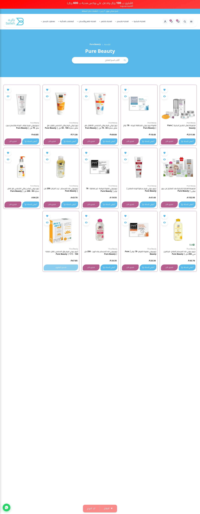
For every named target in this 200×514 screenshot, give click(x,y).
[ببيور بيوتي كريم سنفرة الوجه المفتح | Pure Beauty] (139, 166)
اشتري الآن (169, 141)
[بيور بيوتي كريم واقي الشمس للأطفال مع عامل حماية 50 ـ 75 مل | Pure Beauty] (100, 103)
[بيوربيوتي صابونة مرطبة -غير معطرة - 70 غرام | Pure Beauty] (100, 166)
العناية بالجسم (123, 21)
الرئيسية (107, 44)
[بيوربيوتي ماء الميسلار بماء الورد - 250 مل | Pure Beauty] (100, 229)
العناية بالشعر (106, 21)
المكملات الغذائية (67, 21)
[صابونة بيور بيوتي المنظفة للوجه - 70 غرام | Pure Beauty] (139, 103)
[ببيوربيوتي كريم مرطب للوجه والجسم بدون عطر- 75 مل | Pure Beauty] (21, 103)
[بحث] (184, 21)
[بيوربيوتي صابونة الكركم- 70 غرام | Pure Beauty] (139, 229)
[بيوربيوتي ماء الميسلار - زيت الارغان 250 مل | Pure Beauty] (61, 166)
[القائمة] (191, 21)
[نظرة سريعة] (164, 96)
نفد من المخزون (60, 267)
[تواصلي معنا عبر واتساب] (6, 507)
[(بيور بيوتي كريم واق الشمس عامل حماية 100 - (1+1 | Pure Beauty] (61, 229)
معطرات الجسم (49, 21)
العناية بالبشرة (139, 21)
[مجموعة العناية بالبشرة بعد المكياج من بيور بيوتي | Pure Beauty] (178, 166)
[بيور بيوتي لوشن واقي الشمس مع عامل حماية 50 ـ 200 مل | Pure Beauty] (21, 166)
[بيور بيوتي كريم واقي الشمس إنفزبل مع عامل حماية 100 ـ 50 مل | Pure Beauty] (61, 103)
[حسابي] (165, 21)
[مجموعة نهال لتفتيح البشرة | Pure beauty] (178, 103)
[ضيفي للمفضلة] (164, 90)
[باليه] (15, 21)
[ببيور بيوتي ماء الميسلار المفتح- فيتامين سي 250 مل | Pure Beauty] (178, 229)
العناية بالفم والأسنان (87, 21)
